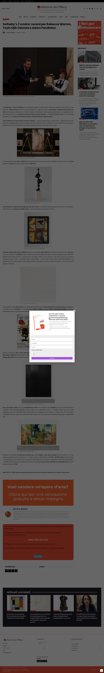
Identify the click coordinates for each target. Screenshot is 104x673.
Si (33, 352)
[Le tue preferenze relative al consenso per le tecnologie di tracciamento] (101, 670)
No (34, 354)
